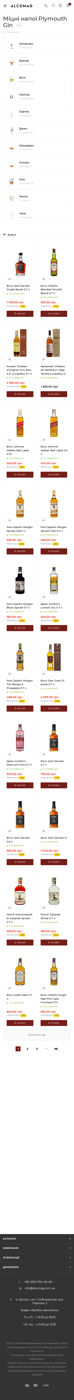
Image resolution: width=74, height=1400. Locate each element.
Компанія (10, 1248)
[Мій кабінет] (60, 6)
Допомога (11, 1267)
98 (56, 1049)
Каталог (9, 1238)
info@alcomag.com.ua (40, 1288)
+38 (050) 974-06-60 (38, 1282)
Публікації (11, 1257)
